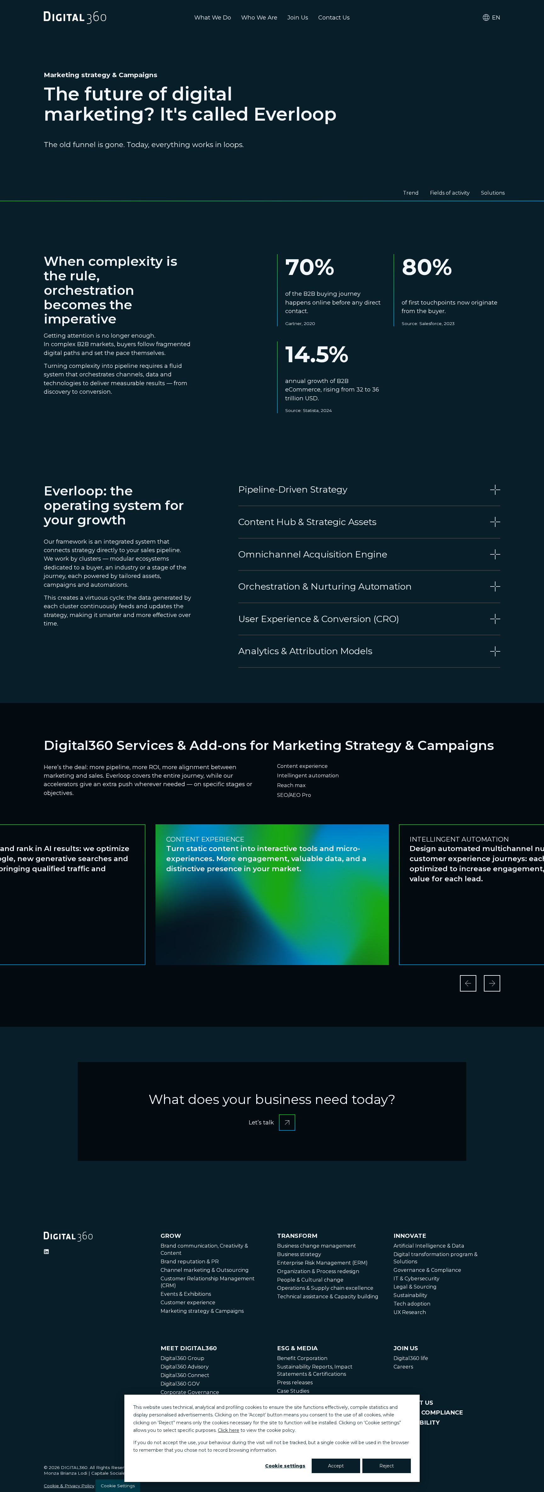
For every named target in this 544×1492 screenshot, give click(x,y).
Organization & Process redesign (318, 1271)
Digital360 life (411, 1358)
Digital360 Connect (185, 1375)
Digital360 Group (182, 1358)
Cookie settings (285, 1466)
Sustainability (410, 1295)
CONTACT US (413, 1402)
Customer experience (188, 1303)
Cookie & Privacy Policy (69, 1485)
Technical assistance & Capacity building (327, 1297)
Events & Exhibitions (186, 1294)
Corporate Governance (190, 1392)
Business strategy (299, 1254)
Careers (403, 1367)
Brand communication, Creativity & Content (204, 1249)
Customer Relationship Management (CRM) (208, 1282)
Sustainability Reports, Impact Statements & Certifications (315, 1370)
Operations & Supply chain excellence (325, 1288)
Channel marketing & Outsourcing (205, 1270)
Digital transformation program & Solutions (436, 1258)
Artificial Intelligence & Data (429, 1246)
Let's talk (272, 1116)
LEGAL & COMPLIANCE (428, 1412)
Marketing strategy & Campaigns (202, 1311)
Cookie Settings (118, 1485)
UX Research (410, 1312)
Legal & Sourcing (415, 1287)
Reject (386, 1466)
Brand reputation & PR (190, 1262)
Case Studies (293, 1391)
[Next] (492, 983)
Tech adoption (412, 1304)
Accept (336, 1466)
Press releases (295, 1383)
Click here (228, 1430)
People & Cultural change (310, 1280)
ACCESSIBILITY (417, 1422)
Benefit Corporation (302, 1358)
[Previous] (468, 983)
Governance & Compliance (427, 1270)
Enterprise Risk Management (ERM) (322, 1263)
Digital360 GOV (180, 1384)
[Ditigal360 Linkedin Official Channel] (46, 1251)
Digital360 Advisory (185, 1367)
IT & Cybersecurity (416, 1279)
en (496, 17)
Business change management (316, 1246)
